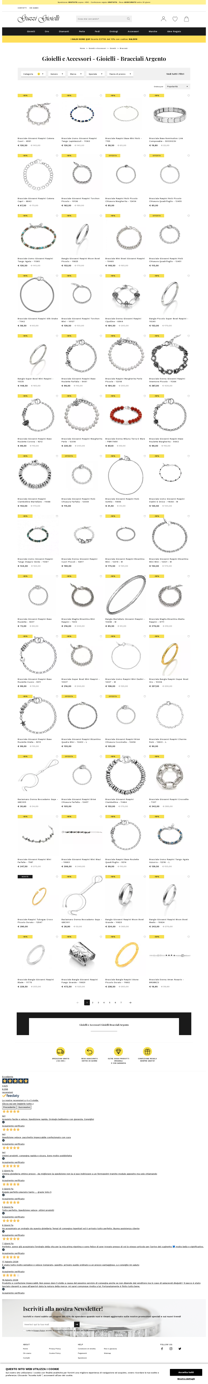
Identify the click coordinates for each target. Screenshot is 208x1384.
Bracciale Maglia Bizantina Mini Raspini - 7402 (78, 620)
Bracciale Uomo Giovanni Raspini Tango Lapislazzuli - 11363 (79, 139)
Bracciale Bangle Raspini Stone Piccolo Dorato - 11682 (122, 981)
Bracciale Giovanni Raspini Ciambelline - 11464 (119, 800)
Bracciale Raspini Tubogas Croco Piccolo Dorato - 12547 (35, 920)
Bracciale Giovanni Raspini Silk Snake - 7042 (38, 320)
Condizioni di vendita (87, 1349)
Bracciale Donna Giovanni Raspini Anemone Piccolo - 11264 (167, 380)
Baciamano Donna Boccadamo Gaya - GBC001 (82, 920)
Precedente (9, 1107)
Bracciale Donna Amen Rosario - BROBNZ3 (166, 981)
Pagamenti (82, 1353)
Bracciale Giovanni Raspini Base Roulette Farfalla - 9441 (79, 380)
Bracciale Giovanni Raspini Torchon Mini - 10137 (80, 320)
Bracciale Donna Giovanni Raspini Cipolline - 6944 (123, 320)
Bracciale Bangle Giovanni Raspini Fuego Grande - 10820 (80, 981)
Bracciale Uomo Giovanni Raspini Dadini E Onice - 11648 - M (167, 500)
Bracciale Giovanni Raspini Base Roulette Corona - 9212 (35, 440)
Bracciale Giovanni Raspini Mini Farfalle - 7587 (34, 860)
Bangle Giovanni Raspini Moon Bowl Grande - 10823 (124, 920)
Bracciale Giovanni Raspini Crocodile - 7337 (169, 800)
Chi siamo (34, 8)
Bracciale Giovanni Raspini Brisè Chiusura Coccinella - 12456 (122, 740)
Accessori (133, 31)
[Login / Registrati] (163, 19)
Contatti (22, 8)
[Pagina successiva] (130, 1002)
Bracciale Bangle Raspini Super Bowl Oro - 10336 (168, 680)
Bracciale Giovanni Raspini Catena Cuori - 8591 (36, 139)
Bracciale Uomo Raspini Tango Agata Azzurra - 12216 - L (169, 860)
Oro (47, 31)
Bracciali (124, 48)
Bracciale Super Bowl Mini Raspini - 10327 (81, 680)
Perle (82, 31)
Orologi (114, 31)
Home (82, 48)
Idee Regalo (174, 31)
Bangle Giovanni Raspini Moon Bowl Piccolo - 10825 (81, 259)
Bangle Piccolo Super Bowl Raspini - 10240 (168, 320)
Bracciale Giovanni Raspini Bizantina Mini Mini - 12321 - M (168, 560)
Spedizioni (82, 1358)
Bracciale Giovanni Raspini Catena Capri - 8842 (36, 199)
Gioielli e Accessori (97, 48)
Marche (153, 31)
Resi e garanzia (110, 1349)
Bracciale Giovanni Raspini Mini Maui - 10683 (81, 860)
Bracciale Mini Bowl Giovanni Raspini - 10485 (125, 259)
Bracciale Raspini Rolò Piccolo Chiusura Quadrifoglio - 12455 (165, 199)
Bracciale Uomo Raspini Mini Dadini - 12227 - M (125, 680)
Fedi (97, 31)
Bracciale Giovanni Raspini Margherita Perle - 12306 (82, 440)
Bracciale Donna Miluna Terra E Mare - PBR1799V (125, 440)
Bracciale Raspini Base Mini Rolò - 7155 (123, 139)
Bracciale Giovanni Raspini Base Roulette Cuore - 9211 (35, 680)
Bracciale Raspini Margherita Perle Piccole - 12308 (123, 380)
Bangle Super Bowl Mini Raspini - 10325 (35, 380)
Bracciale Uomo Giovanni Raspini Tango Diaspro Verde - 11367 (35, 560)
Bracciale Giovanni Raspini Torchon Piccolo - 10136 (80, 199)
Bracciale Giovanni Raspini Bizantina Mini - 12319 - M (124, 560)
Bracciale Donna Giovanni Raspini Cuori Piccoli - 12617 (79, 560)
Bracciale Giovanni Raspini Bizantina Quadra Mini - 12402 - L (81, 740)
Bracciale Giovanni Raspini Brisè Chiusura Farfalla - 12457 (79, 800)
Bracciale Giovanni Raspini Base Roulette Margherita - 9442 (166, 440)
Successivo (24, 1107)
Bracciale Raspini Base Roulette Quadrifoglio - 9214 (122, 860)
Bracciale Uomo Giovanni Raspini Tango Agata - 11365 (35, 259)
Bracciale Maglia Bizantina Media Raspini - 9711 (166, 620)
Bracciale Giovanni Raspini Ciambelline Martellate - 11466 (34, 500)
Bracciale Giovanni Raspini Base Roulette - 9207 (35, 620)
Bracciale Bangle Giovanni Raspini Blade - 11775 (36, 981)
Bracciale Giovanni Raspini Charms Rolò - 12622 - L (167, 740)
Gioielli (31, 31)
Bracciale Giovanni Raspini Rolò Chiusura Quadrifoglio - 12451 (166, 259)
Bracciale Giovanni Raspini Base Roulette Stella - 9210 (35, 740)
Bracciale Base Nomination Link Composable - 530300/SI (166, 139)
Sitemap (107, 1353)
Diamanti (64, 31)
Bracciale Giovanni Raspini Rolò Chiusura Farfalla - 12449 (78, 500)
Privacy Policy (39, 1331)
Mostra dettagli (186, 1379)
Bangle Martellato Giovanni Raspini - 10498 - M (125, 620)
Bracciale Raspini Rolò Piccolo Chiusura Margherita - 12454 (121, 199)
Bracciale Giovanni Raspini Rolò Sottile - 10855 (122, 500)
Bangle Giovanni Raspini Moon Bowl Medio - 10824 (168, 920)
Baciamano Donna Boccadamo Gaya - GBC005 (38, 800)
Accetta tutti (186, 1372)
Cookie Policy (55, 1353)
